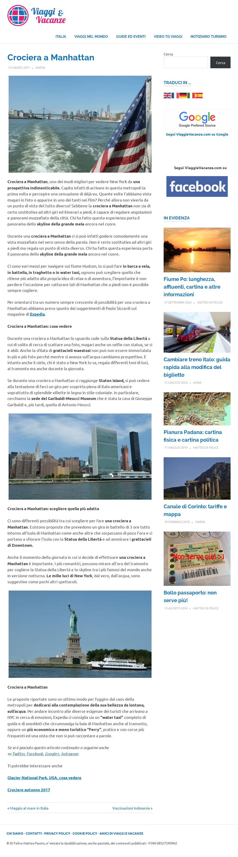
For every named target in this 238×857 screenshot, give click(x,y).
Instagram (69, 753)
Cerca (168, 53)
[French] (175, 95)
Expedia (37, 314)
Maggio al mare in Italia (29, 808)
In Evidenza (177, 217)
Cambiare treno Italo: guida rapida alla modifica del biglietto (197, 367)
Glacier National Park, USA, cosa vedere (44, 777)
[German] (183, 95)
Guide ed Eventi (130, 36)
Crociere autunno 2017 (28, 789)
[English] (168, 95)
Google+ (52, 753)
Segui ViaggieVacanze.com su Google (197, 134)
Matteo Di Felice (209, 302)
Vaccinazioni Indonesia (131, 808)
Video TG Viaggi (168, 36)
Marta (40, 67)
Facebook (34, 753)
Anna (197, 382)
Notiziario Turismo (208, 36)
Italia (61, 36)
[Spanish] (199, 95)
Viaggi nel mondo (91, 36)
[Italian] (191, 95)
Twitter (18, 753)
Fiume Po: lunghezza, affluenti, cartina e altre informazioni (192, 286)
